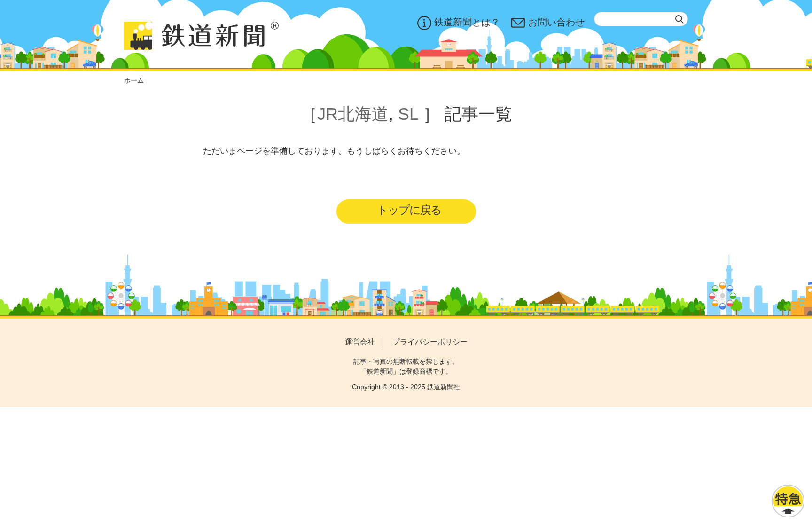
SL (408, 114)
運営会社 (360, 342)
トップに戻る (409, 210)
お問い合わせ (556, 22)
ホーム (134, 80)
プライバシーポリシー (430, 342)
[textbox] (641, 19)
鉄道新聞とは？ (467, 22)
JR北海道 (353, 114)
